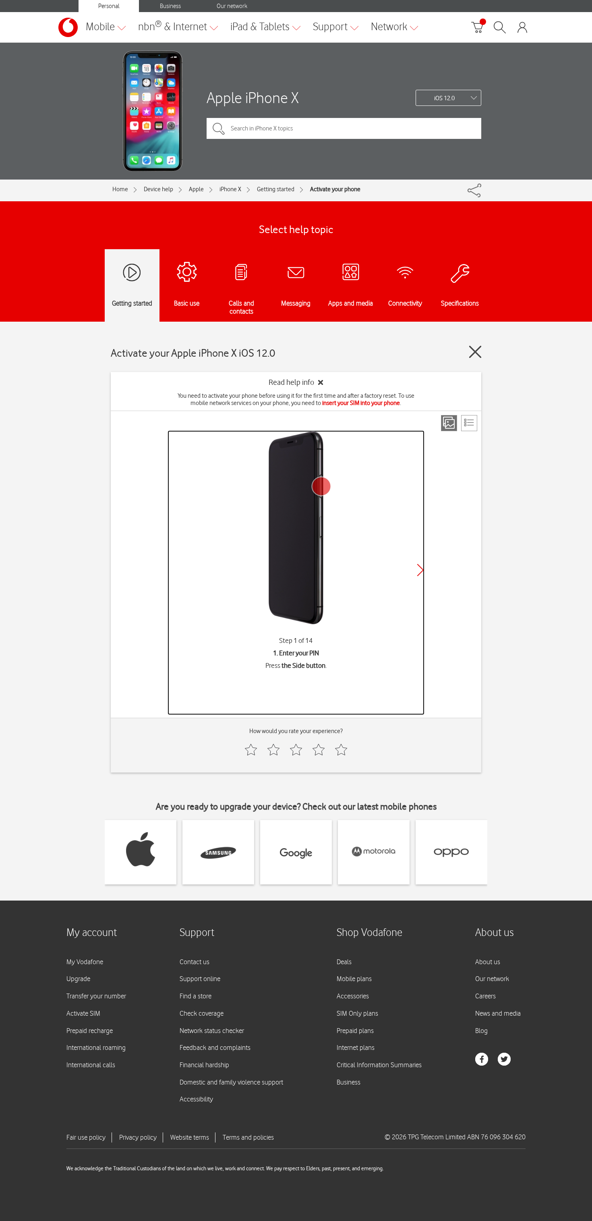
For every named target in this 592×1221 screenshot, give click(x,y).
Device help (158, 189)
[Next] (420, 570)
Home (120, 189)
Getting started (275, 189)
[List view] (469, 423)
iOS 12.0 (444, 98)
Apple (196, 189)
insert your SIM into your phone (361, 403)
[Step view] (449, 423)
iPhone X (230, 189)
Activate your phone (335, 189)
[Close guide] (475, 352)
